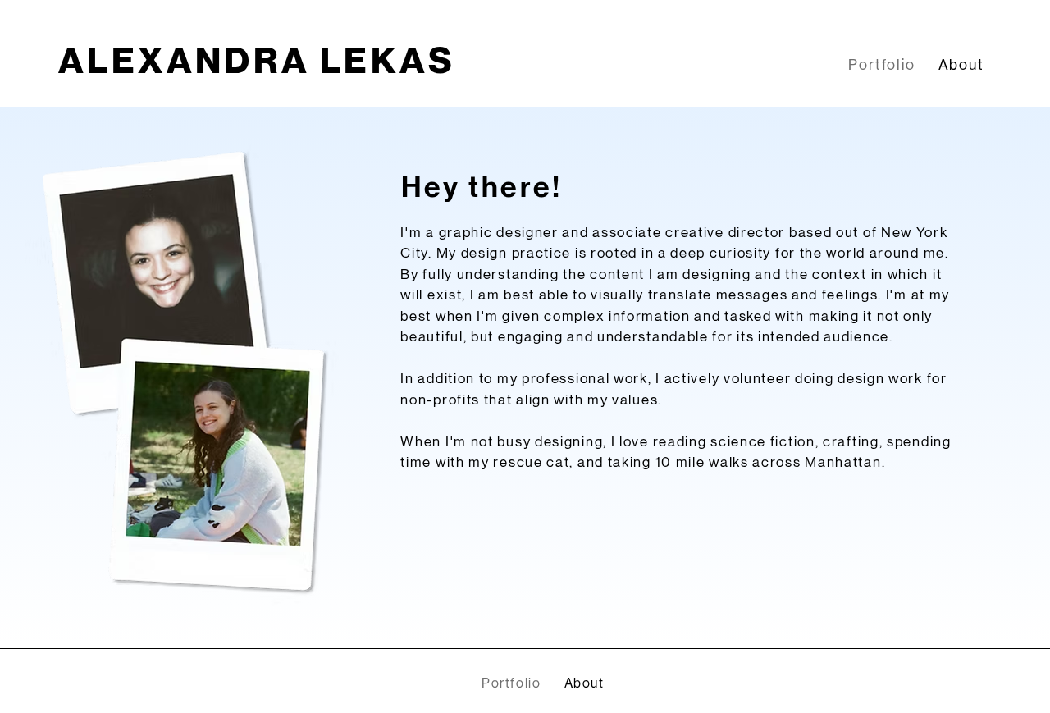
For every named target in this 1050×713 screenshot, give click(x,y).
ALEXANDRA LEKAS (256, 61)
